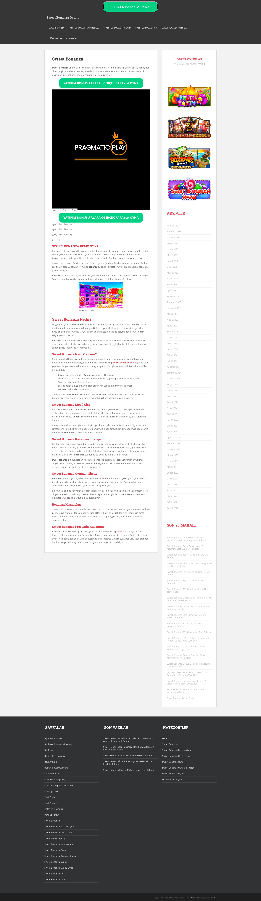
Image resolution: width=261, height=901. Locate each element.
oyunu (124, 362)
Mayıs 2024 (172, 384)
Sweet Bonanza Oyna (55, 850)
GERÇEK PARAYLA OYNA (130, 7)
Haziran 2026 (173, 237)
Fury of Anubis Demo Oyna (180, 698)
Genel (165, 738)
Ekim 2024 (172, 355)
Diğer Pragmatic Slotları (61, 38)
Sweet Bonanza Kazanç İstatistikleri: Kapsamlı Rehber (185, 625)
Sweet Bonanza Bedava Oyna (59, 826)
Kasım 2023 (173, 419)
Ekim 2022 (172, 496)
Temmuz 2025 (174, 302)
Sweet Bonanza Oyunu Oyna (58, 867)
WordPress (195, 897)
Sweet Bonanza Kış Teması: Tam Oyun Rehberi (186, 582)
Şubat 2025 (172, 331)
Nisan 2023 (172, 461)
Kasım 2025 (173, 278)
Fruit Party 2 (50, 803)
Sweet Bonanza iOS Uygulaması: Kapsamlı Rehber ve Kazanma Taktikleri (188, 639)
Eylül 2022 (172, 502)
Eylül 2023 (172, 431)
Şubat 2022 (172, 508)
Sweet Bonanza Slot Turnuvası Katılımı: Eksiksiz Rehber (186, 616)
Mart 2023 (172, 466)
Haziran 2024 (173, 378)
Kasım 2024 (173, 349)
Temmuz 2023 (174, 443)
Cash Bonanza (51, 773)
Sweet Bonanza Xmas (55, 879)
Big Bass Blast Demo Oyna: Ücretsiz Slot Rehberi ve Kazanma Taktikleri (187, 674)
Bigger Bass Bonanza (55, 756)
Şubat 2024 (172, 402)
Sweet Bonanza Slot (54, 873)
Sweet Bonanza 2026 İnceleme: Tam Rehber (189, 632)
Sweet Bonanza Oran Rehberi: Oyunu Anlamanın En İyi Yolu (186, 648)
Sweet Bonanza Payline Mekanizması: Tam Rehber (188, 573)
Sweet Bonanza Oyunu (63, 17)
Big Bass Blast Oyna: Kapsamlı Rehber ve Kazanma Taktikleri (187, 691)
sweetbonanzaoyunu (172, 779)
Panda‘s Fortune (52, 814)
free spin (123, 531)
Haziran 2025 (173, 308)
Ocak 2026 (172, 266)
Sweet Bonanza (56, 28)
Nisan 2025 (172, 319)
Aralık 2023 (172, 413)
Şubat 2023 (172, 472)
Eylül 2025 (172, 290)
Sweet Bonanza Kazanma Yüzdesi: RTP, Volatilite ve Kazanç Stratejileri (186, 682)
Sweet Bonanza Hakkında (174, 28)
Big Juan (48, 750)
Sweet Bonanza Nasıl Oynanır (59, 844)
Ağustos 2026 (173, 225)
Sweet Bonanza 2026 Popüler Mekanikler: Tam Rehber (188, 590)
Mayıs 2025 (172, 313)
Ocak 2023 (172, 478)
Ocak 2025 (172, 337)
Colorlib (166, 897)
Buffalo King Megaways (56, 767)
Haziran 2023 (173, 449)
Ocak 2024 (172, 408)
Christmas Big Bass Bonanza (58, 785)
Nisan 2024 (172, 390)
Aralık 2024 (172, 343)
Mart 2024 (172, 396)
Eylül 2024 (172, 361)
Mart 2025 (172, 325)
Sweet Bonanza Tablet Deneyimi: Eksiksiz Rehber (187, 556)
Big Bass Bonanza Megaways (58, 744)
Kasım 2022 (173, 490)
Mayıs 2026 (172, 243)
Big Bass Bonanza (53, 738)
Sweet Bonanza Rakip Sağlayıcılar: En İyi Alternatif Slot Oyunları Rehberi (187, 547)
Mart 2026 (172, 255)
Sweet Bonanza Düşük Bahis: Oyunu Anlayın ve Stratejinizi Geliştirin (189, 599)
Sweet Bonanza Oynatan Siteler (84, 28)
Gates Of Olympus (53, 808)
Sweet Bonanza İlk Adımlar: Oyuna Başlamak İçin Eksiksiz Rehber (189, 564)
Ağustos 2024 (173, 366)
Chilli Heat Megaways (55, 779)
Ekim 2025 (172, 284)
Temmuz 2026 (174, 231)
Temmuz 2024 (174, 372)
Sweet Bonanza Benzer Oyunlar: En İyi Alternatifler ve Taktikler (186, 656)
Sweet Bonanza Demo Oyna (118, 28)
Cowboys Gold (51, 791)
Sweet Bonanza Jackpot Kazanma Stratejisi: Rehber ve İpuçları (188, 607)
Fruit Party (49, 797)
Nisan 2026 (172, 249)
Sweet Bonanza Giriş (54, 838)
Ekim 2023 (172, 425)
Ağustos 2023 (173, 437)
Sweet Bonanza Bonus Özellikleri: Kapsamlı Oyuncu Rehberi (189, 665)
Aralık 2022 (172, 484)
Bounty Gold (50, 761)
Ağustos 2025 (173, 296)
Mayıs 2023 (172, 455)
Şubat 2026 (172, 260)
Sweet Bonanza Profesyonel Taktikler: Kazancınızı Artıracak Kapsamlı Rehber (186, 539)
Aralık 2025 (172, 272)
